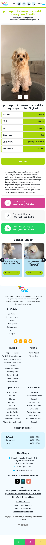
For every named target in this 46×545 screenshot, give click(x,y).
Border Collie (12, 412)
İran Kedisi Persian (34, 419)
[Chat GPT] (17, 481)
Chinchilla (34, 409)
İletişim (12, 334)
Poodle (12, 396)
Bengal (34, 399)
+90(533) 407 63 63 (24, 467)
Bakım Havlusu (12, 378)
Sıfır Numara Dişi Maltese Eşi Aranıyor (12, 262)
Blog (12, 330)
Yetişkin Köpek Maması (12, 356)
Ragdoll (34, 422)
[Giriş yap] (29, 4)
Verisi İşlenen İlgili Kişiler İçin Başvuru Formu (23, 490)
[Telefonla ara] (19, 4)
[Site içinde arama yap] (34, 4)
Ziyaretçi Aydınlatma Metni (23, 497)
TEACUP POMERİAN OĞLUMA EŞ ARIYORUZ (34, 263)
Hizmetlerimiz (12, 317)
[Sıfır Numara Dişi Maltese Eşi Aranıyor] (12, 251)
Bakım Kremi (12, 375)
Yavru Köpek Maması (12, 359)
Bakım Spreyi (12, 372)
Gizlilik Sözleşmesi (23, 502)
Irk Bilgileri (12, 324)
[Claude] (28, 481)
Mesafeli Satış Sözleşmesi (23, 512)
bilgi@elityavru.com (24, 470)
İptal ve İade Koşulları (23, 505)
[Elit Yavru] (4, 3)
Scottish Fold (33, 402)
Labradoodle (12, 409)
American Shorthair (33, 396)
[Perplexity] (23, 481)
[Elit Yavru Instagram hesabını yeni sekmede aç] (25, 341)
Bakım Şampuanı (12, 369)
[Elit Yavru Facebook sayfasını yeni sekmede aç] (16, 341)
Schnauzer (12, 406)
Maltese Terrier (12, 415)
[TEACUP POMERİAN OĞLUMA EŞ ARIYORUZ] (34, 251)
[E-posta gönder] (24, 4)
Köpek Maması (12, 353)
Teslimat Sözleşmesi (23, 508)
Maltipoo (12, 402)
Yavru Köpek (34, 353)
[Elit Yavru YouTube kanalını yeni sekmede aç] (30, 341)
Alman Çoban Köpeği (12, 422)
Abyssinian (33, 393)
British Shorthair (34, 406)
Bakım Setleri (12, 382)
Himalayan (34, 415)
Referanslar (12, 327)
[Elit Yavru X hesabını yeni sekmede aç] (20, 341)
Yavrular (12, 320)
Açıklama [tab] (23, 161)
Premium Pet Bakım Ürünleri (12, 364)
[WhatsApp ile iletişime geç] (19, 542)
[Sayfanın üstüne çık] (40, 542)
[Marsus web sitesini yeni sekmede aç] (23, 525)
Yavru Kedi (33, 356)
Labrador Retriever (12, 419)
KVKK (23, 487)
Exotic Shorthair (34, 412)
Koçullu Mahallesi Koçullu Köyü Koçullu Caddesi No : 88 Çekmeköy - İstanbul (24, 460)
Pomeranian (12, 393)
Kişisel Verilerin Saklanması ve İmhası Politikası (23, 494)
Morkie (12, 399)
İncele (7, 272)
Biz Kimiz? (12, 314)
